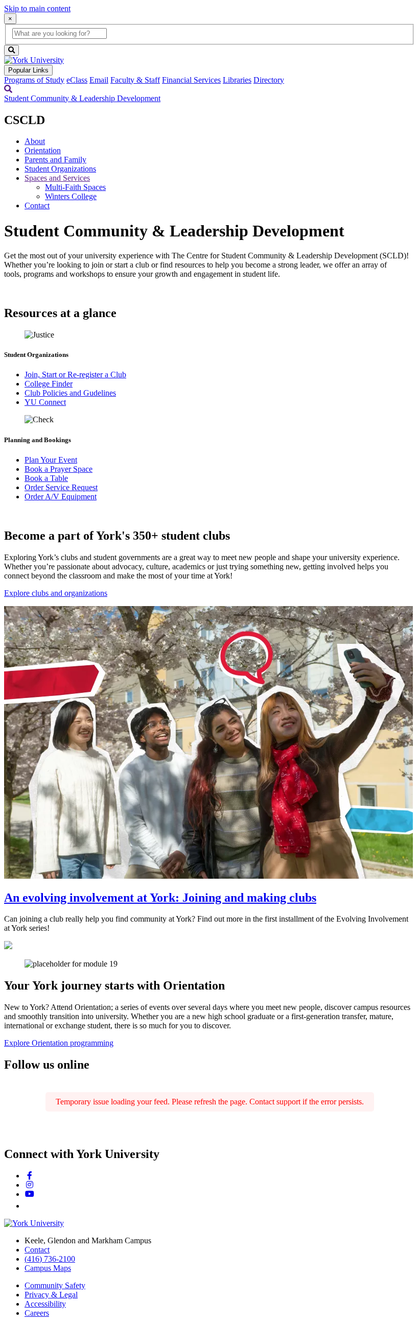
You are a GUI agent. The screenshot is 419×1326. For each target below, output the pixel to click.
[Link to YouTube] (30, 1194)
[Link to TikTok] (29, 1205)
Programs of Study (34, 80)
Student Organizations (60, 168)
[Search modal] (8, 89)
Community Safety (55, 1285)
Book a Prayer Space (58, 469)
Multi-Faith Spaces (75, 187)
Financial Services (191, 80)
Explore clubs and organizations (55, 593)
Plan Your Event (51, 459)
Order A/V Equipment (61, 496)
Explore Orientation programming (58, 1043)
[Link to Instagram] (30, 1184)
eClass (76, 80)
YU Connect (45, 402)
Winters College (71, 196)
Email (98, 80)
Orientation (43, 150)
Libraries (237, 80)
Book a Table (46, 478)
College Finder (49, 383)
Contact (37, 205)
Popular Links (28, 70)
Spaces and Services (57, 178)
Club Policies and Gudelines (70, 393)
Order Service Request (61, 487)
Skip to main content (37, 8)
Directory (268, 80)
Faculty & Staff (135, 80)
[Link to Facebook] (30, 1175)
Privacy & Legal (51, 1294)
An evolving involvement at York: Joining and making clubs (160, 897)
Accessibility (45, 1303)
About (35, 141)
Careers (37, 1313)
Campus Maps (48, 1268)
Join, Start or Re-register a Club (75, 374)
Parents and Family (55, 159)
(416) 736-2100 (50, 1259)
